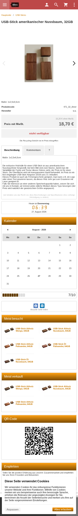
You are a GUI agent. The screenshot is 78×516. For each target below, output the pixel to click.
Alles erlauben (62, 509)
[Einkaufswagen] (65, 4)
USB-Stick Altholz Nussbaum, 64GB (62, 329)
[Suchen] (56, 4)
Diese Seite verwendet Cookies (27, 481)
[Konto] (46, 4)
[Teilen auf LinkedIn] (42, 305)
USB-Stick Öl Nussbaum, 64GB (24, 360)
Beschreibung (12, 150)
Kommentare (34, 150)
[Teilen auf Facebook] (36, 305)
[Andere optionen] (74, 4)
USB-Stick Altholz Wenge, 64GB (25, 329)
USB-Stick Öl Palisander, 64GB (61, 345)
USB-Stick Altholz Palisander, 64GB (25, 345)
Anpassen (13, 509)
